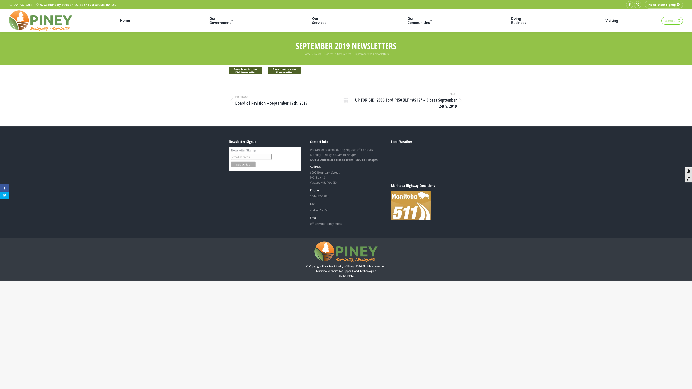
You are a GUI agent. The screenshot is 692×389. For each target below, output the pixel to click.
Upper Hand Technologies (359, 271)
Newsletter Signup (243, 150)
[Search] (678, 21)
